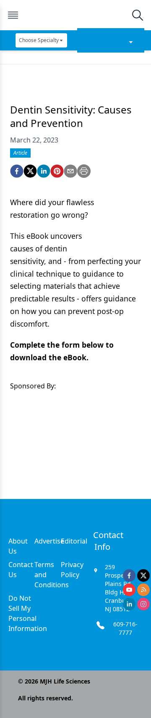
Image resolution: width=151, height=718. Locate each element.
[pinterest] (57, 171)
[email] (70, 171)
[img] (75, 15)
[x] (143, 575)
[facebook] (16, 171)
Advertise (49, 541)
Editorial (74, 541)
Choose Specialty (39, 40)
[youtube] (129, 589)
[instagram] (143, 604)
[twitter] (30, 171)
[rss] (143, 589)
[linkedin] (43, 171)
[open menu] (13, 15)
